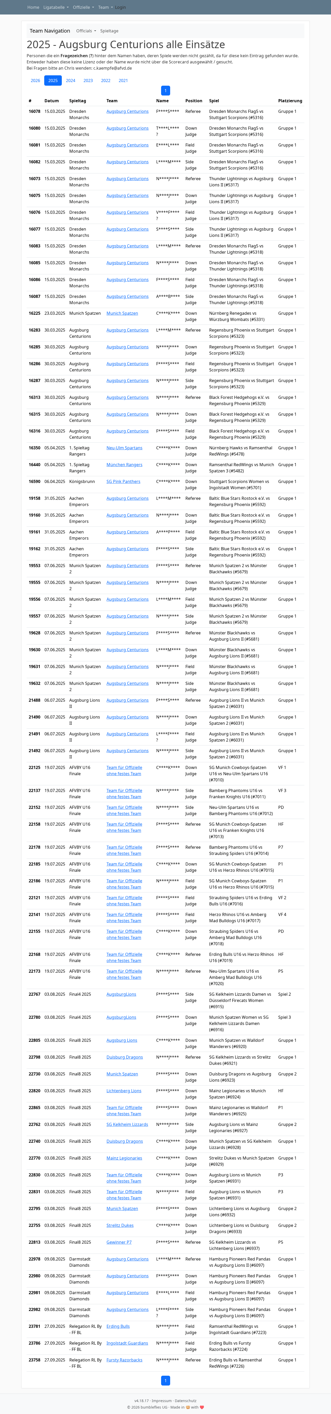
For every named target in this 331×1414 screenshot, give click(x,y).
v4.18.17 (141, 1400)
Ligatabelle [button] (54, 7)
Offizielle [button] (82, 7)
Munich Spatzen (122, 313)
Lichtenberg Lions (124, 1091)
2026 (35, 80)
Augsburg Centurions (128, 111)
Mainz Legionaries (124, 1158)
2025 (53, 80)
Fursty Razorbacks (124, 1360)
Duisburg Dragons (125, 1057)
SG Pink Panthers (123, 481)
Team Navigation (50, 30)
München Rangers (124, 464)
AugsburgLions (121, 994)
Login (120, 7)
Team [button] (104, 7)
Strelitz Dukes (120, 1225)
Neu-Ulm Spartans (124, 448)
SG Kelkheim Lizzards (127, 1124)
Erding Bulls (118, 1326)
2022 (105, 80)
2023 (88, 80)
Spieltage (109, 31)
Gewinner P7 (119, 1242)
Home (33, 7)
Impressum (162, 1400)
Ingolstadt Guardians (127, 1343)
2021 (123, 80)
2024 (70, 80)
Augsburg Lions (122, 1040)
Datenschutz (186, 1400)
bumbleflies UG (154, 1407)
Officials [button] (84, 31)
